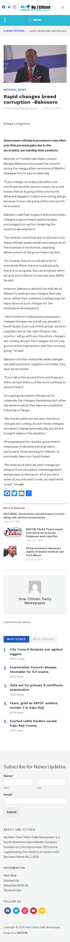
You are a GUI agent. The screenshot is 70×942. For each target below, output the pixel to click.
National (10, 89)
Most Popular (43, 639)
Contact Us (11, 880)
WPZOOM (22, 933)
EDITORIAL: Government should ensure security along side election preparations (34, 515)
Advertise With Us (16, 885)
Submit (11, 812)
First (6, 787)
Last (39, 787)
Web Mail (10, 875)
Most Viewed (16, 639)
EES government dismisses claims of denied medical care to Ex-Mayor (45, 552)
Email (8, 794)
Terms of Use (12, 890)
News (22, 89)
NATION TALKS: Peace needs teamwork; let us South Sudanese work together (44, 533)
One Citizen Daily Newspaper (22, 108)
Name (9, 776)
